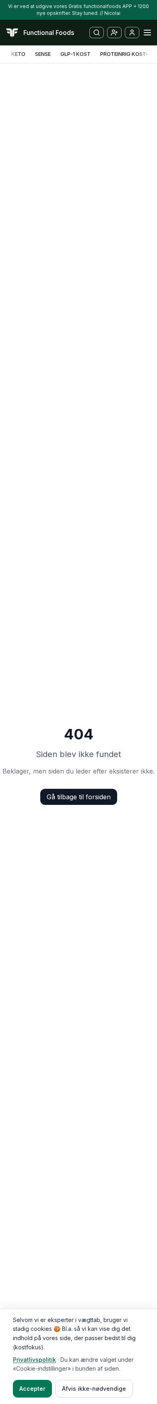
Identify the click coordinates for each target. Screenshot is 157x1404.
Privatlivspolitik (34, 1359)
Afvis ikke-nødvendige (94, 1388)
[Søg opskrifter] (96, 32)
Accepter (32, 1388)
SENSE (43, 54)
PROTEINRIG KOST (123, 54)
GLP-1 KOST (75, 54)
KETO (18, 54)
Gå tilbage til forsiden (79, 797)
